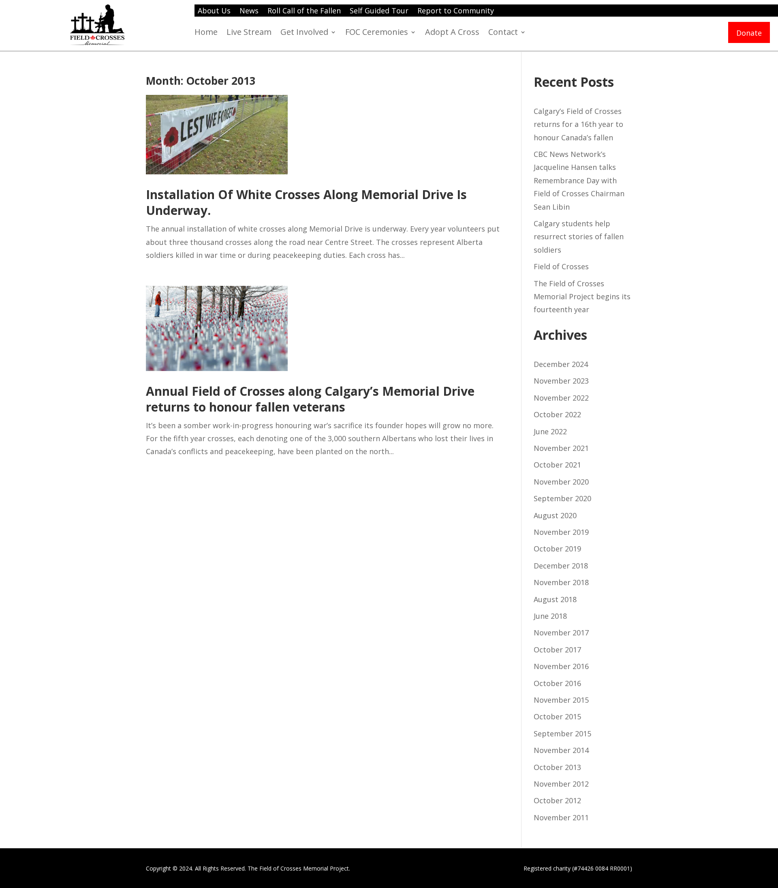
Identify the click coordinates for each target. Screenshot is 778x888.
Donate (749, 34)
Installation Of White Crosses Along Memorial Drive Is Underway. (306, 202)
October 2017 (557, 649)
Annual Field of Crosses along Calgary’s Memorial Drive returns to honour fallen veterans (310, 399)
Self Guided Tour (379, 11)
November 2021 (561, 448)
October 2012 (557, 800)
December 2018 (561, 566)
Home (206, 33)
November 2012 (561, 784)
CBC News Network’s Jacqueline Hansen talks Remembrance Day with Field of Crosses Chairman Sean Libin (579, 180)
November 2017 (561, 632)
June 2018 (550, 616)
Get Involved (304, 33)
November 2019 (561, 532)
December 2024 (561, 364)
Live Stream (249, 33)
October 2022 (557, 414)
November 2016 (561, 666)
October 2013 (557, 767)
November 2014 (561, 750)
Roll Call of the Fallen (304, 11)
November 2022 (561, 398)
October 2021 (557, 465)
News (249, 11)
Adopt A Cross (452, 33)
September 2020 (562, 498)
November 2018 (561, 582)
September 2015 (562, 733)
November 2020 (561, 482)
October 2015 (557, 716)
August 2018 (555, 599)
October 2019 (557, 548)
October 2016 (557, 683)
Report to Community (455, 11)
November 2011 (561, 817)
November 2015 (561, 700)
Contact (503, 33)
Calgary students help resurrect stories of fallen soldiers (579, 237)
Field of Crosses (561, 266)
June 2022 (550, 431)
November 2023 (561, 381)
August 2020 (555, 515)
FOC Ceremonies (376, 33)
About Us (214, 11)
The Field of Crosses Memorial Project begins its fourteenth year (582, 297)
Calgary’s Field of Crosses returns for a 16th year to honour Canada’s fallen (578, 124)
